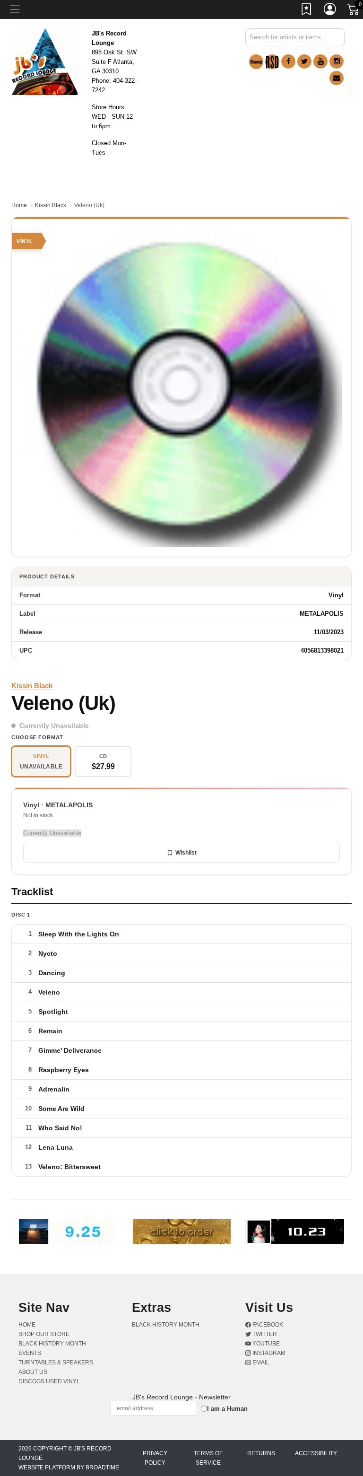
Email (260, 1362)
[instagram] (336, 61)
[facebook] (288, 61)
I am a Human (227, 1408)
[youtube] (320, 61)
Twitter (264, 1334)
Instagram (268, 1353)
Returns (261, 1453)
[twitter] (304, 61)
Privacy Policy (155, 1458)
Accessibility (316, 1453)
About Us (32, 1372)
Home (19, 205)
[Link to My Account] (330, 11)
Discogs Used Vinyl (49, 1381)
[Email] (336, 78)
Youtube (265, 1343)
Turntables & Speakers (55, 1362)
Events (29, 1353)
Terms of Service (208, 1458)
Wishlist (186, 852)
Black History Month (52, 1343)
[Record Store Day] (272, 61)
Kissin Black (50, 205)
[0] (354, 11)
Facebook (267, 1324)
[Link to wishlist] (306, 11)
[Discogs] (256, 61)
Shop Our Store (43, 1334)
